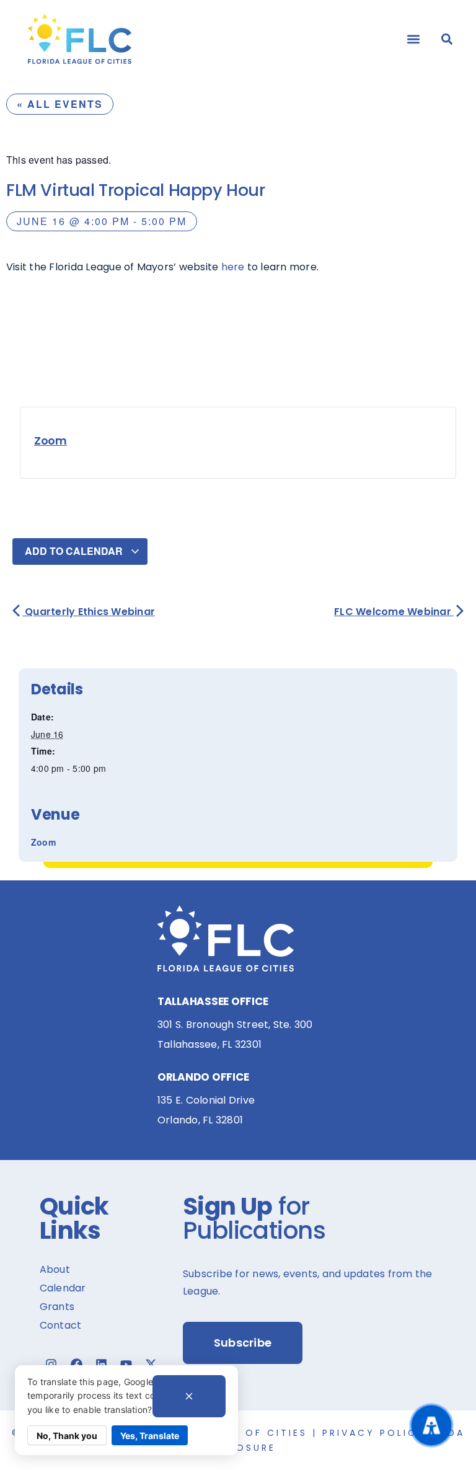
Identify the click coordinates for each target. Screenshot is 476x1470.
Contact (61, 1325)
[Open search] (446, 39)
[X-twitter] (151, 1364)
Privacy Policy (373, 1433)
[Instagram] (51, 1364)
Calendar (63, 1288)
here (233, 267)
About (55, 1269)
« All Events (60, 104)
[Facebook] (76, 1364)
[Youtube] (126, 1364)
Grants (57, 1307)
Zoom (50, 440)
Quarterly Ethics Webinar (88, 611)
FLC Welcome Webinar (394, 611)
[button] (413, 39)
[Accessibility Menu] (431, 1425)
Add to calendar (75, 551)
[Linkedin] (101, 1364)
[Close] (189, 1396)
